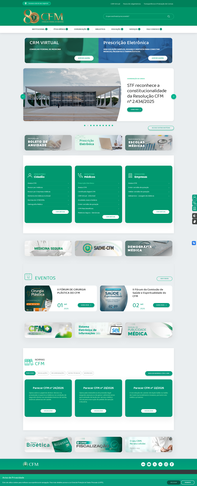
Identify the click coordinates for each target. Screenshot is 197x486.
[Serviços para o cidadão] (194, 197)
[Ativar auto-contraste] (194, 215)
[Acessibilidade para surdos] (194, 221)
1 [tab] (85, 126)
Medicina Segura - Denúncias (89, 212)
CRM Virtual (115, 4)
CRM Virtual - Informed (86, 196)
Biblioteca (100, 29)
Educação (115, 29)
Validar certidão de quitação (138, 191)
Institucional (38, 29)
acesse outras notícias (161, 128)
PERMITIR (188, 482)
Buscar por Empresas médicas (39, 191)
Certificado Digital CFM (86, 191)
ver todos (164, 278)
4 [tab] (94, 126)
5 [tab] (97, 126)
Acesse (84, 58)
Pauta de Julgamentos (132, 4)
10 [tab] (112, 126)
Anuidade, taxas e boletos (87, 200)
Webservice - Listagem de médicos (141, 196)
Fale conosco (153, 29)
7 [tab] (103, 126)
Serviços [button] (133, 29)
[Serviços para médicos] (194, 202)
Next (171, 95)
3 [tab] (91, 126)
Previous (21, 95)
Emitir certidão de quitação (88, 204)
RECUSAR (174, 482)
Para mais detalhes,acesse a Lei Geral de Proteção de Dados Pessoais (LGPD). (77, 482)
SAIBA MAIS (135, 115)
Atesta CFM (32, 183)
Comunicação (80, 29)
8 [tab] (106, 126)
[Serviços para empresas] (194, 208)
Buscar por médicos (35, 187)
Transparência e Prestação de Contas (158, 4)
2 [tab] (88, 126)
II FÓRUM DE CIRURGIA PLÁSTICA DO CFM (71, 291)
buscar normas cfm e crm (158, 373)
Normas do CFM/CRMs (36, 200)
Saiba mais (85, 305)
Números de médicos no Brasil (39, 196)
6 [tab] (100, 126)
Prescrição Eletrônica (86, 183)
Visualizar (48, 411)
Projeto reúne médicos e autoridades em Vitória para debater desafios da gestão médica (144, 93)
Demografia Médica (35, 204)
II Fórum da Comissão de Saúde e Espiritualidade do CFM (149, 292)
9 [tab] (109, 126)
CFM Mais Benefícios (85, 208)
